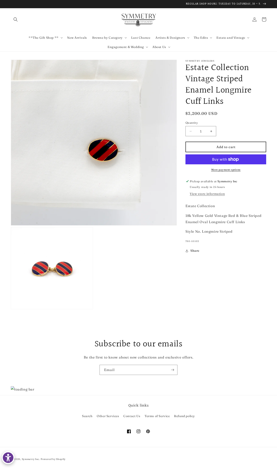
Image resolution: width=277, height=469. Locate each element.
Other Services (108, 416)
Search (87, 416)
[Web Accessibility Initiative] (8, 458)
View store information (207, 194)
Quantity (191, 122)
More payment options (226, 169)
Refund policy (184, 416)
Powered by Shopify (53, 459)
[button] (15, 19)
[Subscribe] (172, 370)
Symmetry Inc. (31, 459)
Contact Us (131, 416)
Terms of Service (157, 416)
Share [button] (194, 251)
